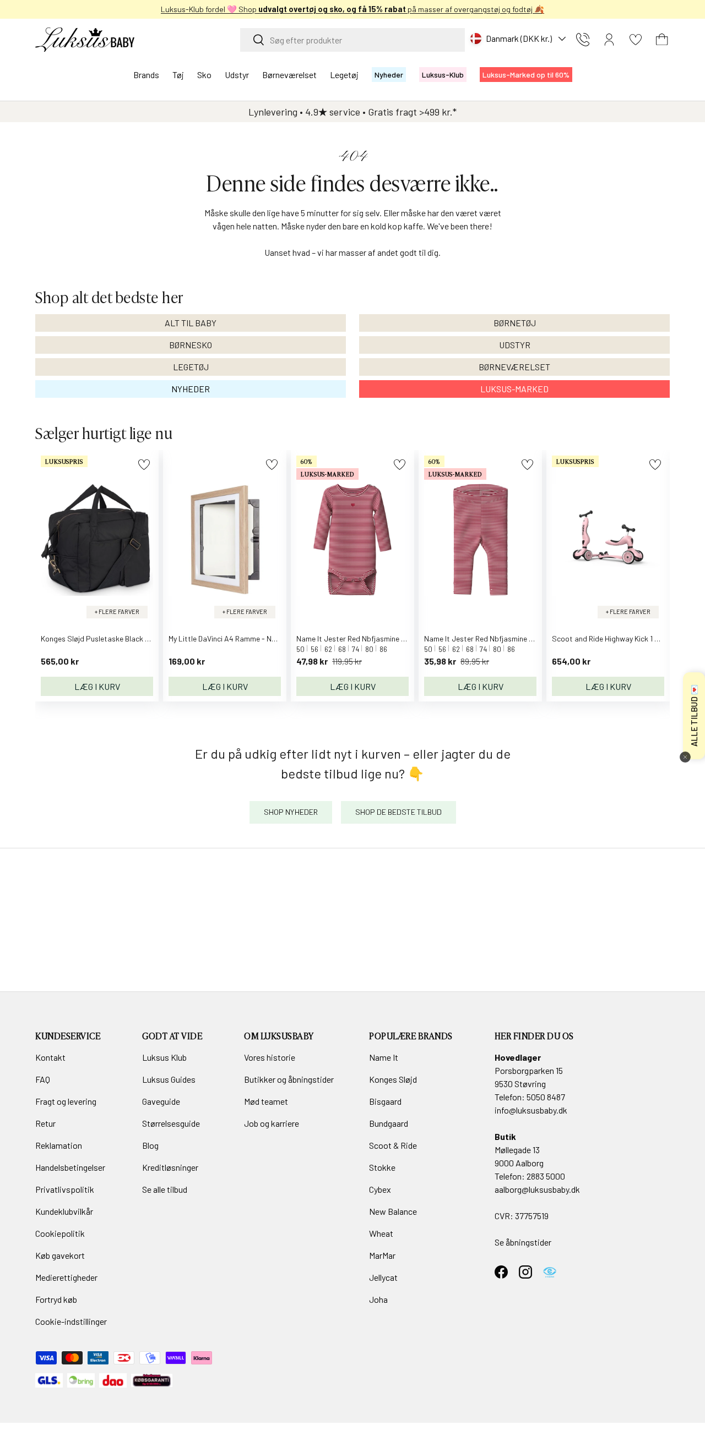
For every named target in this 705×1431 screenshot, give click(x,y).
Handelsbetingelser (70, 1167)
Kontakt (50, 1057)
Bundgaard (388, 1123)
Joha (378, 1299)
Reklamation (58, 1145)
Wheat (381, 1233)
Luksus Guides (169, 1079)
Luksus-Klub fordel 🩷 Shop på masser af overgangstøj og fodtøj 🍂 (352, 9)
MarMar (382, 1255)
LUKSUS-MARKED (514, 388)
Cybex (380, 1189)
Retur (45, 1123)
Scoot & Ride (393, 1145)
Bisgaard (385, 1101)
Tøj (178, 74)
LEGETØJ (191, 366)
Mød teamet (266, 1101)
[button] (662, 39)
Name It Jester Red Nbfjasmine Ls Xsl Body (367, 638)
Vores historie (269, 1057)
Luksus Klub (164, 1057)
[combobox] (352, 40)
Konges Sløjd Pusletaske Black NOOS (103, 638)
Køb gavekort (60, 1255)
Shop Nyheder (291, 811)
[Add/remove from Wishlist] (144, 464)
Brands (146, 74)
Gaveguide (161, 1101)
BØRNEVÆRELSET (514, 366)
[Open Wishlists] (635, 39)
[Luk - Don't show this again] (685, 757)
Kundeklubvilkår (64, 1211)
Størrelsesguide (171, 1123)
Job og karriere (271, 1123)
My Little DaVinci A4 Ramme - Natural (230, 638)
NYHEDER (190, 388)
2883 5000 (546, 1176)
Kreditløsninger (170, 1167)
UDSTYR (514, 344)
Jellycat (383, 1277)
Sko (204, 74)
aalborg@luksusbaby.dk (537, 1189)
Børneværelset (289, 74)
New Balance (393, 1211)
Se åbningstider (523, 1242)
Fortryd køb (56, 1299)
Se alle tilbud (164, 1189)
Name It (383, 1057)
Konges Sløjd (393, 1079)
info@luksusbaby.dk (531, 1110)
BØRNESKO (190, 344)
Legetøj (344, 74)
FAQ (42, 1079)
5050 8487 (546, 1097)
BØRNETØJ (515, 322)
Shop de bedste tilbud (398, 811)
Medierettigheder (66, 1277)
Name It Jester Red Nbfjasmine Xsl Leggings (497, 638)
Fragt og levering (65, 1101)
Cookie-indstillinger (71, 1321)
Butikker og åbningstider (289, 1079)
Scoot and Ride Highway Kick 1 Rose (611, 638)
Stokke (382, 1167)
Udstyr (237, 74)
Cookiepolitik (60, 1233)
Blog (150, 1145)
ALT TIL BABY (190, 322)
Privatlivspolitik (64, 1189)
